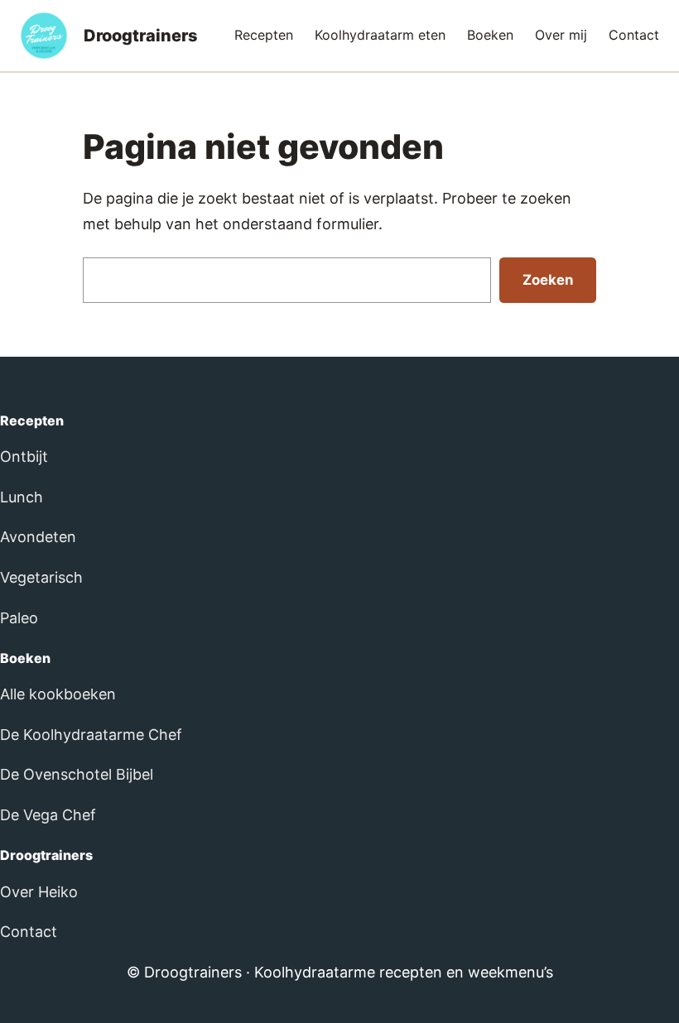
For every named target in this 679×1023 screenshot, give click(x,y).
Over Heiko (39, 892)
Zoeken (547, 279)
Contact (28, 931)
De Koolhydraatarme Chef (91, 734)
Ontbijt (24, 456)
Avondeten (38, 536)
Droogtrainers (141, 36)
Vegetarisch (41, 577)
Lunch (21, 497)
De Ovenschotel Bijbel (76, 774)
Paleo (19, 618)
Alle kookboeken (58, 694)
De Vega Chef (48, 815)
